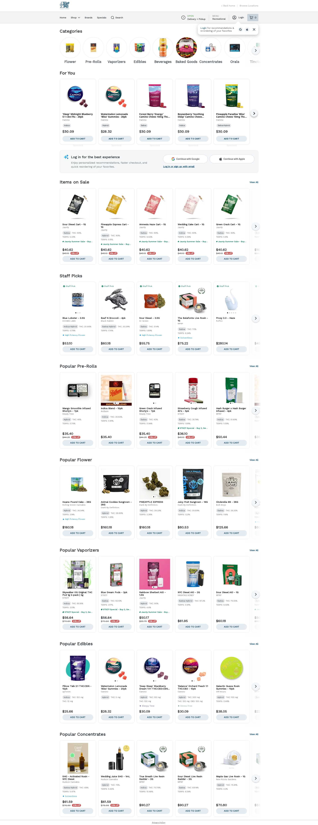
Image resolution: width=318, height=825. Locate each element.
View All (254, 182)
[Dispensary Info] (183, 18)
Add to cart (77, 259)
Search (119, 17)
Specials (101, 17)
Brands (88, 17)
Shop (74, 17)
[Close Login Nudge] (254, 29)
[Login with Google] (240, 29)
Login (241, 17)
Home (63, 17)
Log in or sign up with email (178, 166)
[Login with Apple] (247, 29)
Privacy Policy (158, 822)
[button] (228, 29)
